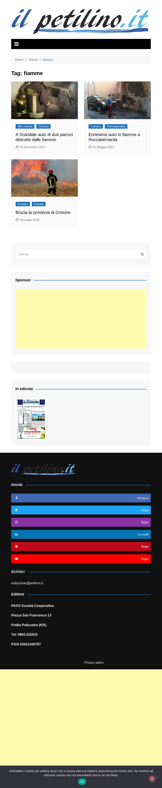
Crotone (38, 204)
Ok (82, 781)
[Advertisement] (80, 319)
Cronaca (43, 126)
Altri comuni (25, 126)
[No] (157, 777)
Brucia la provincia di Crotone (43, 212)
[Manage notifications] (152, 778)
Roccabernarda (116, 126)
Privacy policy (94, 662)
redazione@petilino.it (27, 583)
